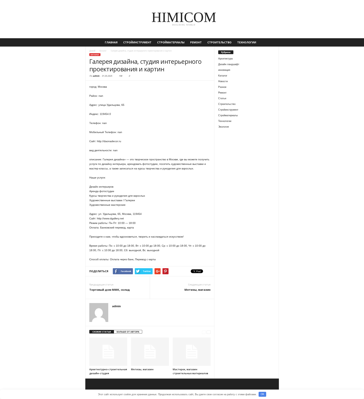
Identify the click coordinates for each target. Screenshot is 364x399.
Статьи (222, 98)
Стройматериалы (170, 42)
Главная (111, 42)
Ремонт (196, 42)
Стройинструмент (137, 42)
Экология (223, 126)
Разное (222, 87)
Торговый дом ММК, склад (109, 289)
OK (262, 394)
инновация (224, 70)
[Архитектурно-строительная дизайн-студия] (108, 351)
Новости (223, 81)
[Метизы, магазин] (150, 351)
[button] (273, 42)
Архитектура (225, 58)
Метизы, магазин (197, 289)
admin (96, 75)
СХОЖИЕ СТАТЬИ (101, 331)
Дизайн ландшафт (228, 64)
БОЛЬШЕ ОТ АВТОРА (128, 331)
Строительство (219, 42)
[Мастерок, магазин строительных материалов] (192, 351)
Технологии (246, 42)
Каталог (95, 54)
